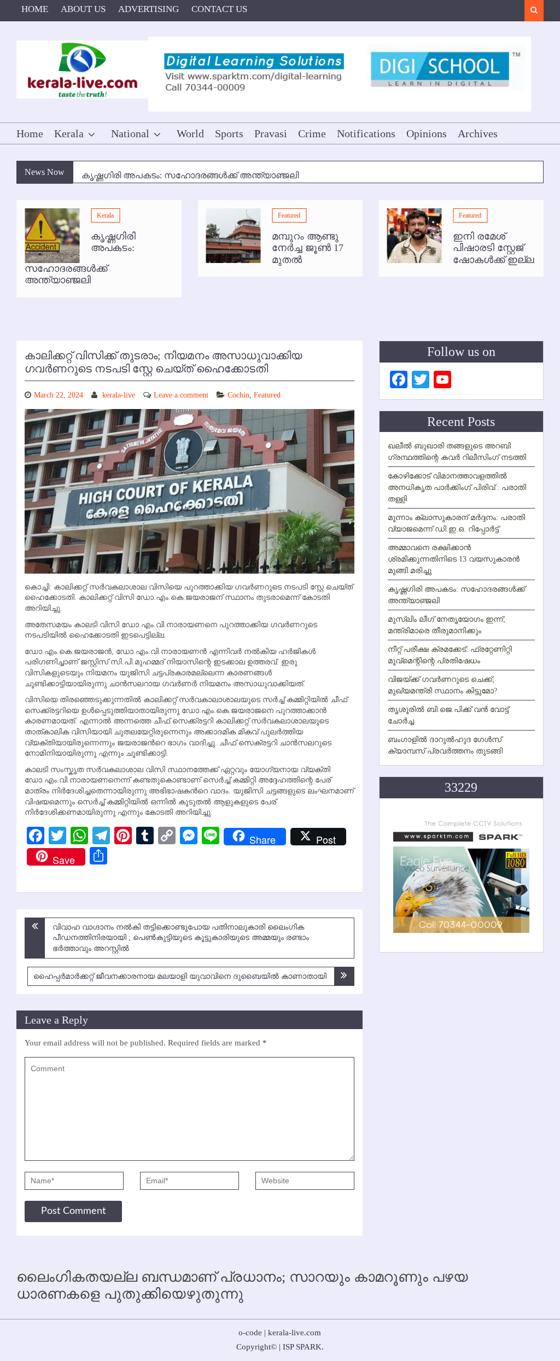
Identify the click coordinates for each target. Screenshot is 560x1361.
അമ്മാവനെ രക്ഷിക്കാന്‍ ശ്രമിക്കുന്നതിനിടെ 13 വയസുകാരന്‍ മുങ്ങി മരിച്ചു (454, 559)
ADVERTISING (148, 9)
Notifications (366, 133)
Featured (289, 215)
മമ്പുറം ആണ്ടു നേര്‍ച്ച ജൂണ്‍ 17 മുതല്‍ (307, 248)
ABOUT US (83, 9)
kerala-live (118, 395)
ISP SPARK (302, 1346)
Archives (478, 133)
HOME (34, 9)
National (130, 133)
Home (29, 133)
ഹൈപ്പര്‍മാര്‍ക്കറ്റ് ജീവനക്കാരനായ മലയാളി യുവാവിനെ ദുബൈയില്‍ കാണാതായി (179, 976)
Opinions (426, 133)
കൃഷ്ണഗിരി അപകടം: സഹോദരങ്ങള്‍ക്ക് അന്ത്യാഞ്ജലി (190, 172)
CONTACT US (219, 9)
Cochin (238, 395)
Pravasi (270, 133)
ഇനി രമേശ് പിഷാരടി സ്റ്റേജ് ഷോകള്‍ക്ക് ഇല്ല (493, 248)
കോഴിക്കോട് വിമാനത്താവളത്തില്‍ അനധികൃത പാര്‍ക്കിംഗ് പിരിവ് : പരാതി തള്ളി (457, 487)
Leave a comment (181, 395)
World (190, 133)
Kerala (69, 133)
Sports (229, 133)
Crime (312, 133)
